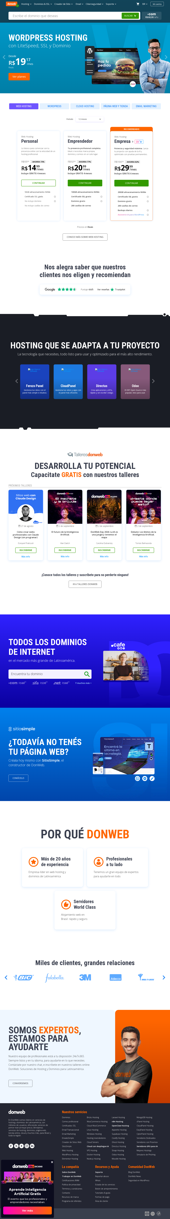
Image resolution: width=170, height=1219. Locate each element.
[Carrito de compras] (138, 4)
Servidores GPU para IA (147, 1146)
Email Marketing (69, 1134)
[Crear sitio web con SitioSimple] (21, 729)
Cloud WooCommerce (96, 1125)
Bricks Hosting (93, 1117)
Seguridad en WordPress (138, 1180)
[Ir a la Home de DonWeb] (12, 4)
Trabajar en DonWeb (71, 1176)
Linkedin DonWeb (32, 1146)
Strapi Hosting (118, 1150)
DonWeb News (134, 1176)
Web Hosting (67, 1150)
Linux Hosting (92, 1130)
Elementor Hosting (70, 1158)
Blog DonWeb (134, 1172)
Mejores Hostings (144, 1150)
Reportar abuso (102, 1176)
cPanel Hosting (143, 1121)
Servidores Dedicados (146, 1138)
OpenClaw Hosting (120, 1125)
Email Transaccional (70, 1130)
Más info (26, 557)
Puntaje (87, 289)
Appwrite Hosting (119, 1130)
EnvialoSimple (68, 1138)
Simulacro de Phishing (146, 1154)
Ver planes (19, 76)
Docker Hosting (93, 1154)
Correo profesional (70, 1121)
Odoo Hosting (118, 1154)
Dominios (66, 1117)
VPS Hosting (92, 1150)
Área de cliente (101, 1201)
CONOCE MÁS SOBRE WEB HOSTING (85, 237)
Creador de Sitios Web (71, 1142)
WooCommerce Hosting (97, 1121)
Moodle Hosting (119, 1158)
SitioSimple (67, 1146)
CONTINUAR (38, 183)
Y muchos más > (83, 683)
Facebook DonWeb (10, 1146)
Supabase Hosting (120, 1134)
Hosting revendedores (96, 1138)
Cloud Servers (93, 1142)
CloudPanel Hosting (145, 1125)
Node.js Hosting (93, 1158)
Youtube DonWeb (21, 1146)
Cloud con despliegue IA (98, 1146)
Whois (97, 1180)
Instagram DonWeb (26, 1146)
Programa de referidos (71, 1201)
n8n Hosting (117, 1121)
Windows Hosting (94, 1134)
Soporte (99, 1172)
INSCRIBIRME (26, 550)
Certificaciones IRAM (70, 1180)
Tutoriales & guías (102, 1193)
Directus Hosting (119, 1146)
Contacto (66, 1193)
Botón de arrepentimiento (106, 1188)
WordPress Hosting (70, 1154)
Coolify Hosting (118, 1138)
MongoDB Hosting (144, 1117)
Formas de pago (102, 1197)
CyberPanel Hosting (145, 1134)
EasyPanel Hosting (144, 1130)
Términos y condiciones (72, 1188)
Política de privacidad (71, 1184)
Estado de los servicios (105, 1184)
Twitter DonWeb (16, 1146)
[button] (166, 57)
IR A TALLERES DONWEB (85, 584)
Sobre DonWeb (69, 1172)
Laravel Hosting (118, 1117)
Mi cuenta (157, 4)
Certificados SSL (69, 1125)
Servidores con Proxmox (147, 1142)
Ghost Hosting (118, 1142)
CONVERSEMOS (20, 1083)
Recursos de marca (70, 1197)
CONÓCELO (18, 778)
